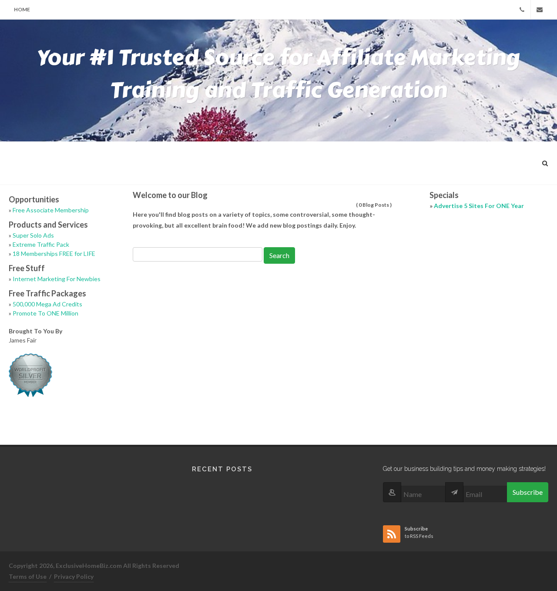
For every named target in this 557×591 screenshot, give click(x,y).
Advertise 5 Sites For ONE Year (479, 205)
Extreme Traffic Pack (41, 244)
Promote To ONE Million (45, 313)
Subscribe (528, 492)
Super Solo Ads (33, 235)
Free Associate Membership (51, 210)
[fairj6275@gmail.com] (539, 9)
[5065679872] (521, 9)
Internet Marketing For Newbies (57, 278)
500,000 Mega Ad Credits (47, 304)
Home (22, 9)
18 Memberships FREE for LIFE (54, 253)
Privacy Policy (74, 576)
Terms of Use (28, 576)
